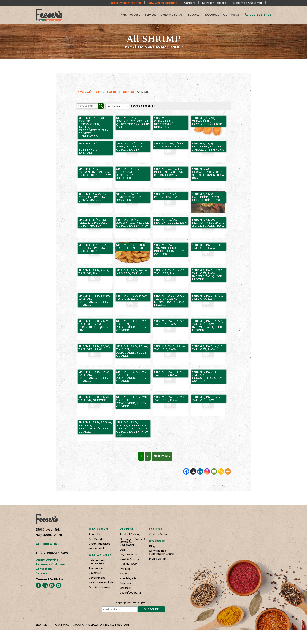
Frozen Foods (128, 564)
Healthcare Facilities (102, 582)
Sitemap (41, 624)
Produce (125, 568)
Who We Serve (171, 14)
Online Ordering (47, 559)
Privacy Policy (60, 624)
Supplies (125, 583)
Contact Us (231, 14)
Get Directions (49, 544)
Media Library (157, 558)
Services (151, 14)
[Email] (214, 471)
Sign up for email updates (133, 602)
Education (95, 572)
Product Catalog (130, 534)
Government (97, 577)
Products (193, 14)
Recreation (96, 568)
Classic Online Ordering (124, 2)
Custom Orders (159, 534)
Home (129, 46)
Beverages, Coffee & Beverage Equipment (132, 542)
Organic (125, 587)
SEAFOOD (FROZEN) (153, 46)
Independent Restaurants (97, 562)
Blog (152, 546)
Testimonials (97, 548)
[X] (193, 471)
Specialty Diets (129, 578)
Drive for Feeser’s (214, 2)
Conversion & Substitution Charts (161, 552)
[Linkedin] (200, 471)
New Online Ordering (162, 2)
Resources (211, 14)
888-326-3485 (260, 14)
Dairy (123, 549)
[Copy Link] (221, 471)
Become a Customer (247, 2)
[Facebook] (186, 471)
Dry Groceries (129, 554)
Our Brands (96, 539)
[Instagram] (207, 471)
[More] (228, 471)
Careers (189, 2)
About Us (95, 534)
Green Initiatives (99, 543)
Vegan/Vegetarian (131, 592)
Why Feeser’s (130, 14)
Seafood (125, 573)
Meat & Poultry (129, 559)
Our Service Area (99, 587)
